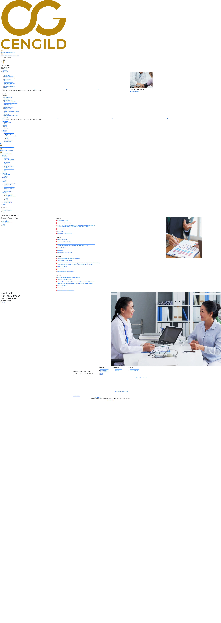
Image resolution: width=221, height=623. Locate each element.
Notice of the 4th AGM (61, 247)
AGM (7, 137)
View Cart (6, 68)
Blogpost (6, 123)
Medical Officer (7, 110)
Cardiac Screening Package (9, 183)
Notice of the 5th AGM (61, 228)
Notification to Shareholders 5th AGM (64, 233)
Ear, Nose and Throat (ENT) (10, 101)
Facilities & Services (8, 165)
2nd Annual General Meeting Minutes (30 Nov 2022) (68, 277)
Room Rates (6, 158)
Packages (5, 130)
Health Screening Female (9, 187)
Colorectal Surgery (8, 100)
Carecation (6, 185)
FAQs (5, 170)
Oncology (6, 112)
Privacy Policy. (111, 400)
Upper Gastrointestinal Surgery (11, 115)
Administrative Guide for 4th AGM (64, 241)
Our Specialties (103, 370)
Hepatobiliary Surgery (9, 107)
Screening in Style (7, 184)
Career (5, 126)
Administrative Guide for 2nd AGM (64, 279)
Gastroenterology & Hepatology (11, 103)
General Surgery (8, 104)
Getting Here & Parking (9, 166)
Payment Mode (7, 162)
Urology (6, 117)
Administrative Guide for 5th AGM (64, 222)
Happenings (5, 121)
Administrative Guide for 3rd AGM (64, 260)
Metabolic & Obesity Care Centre (11, 111)
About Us (5, 70)
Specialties (5, 93)
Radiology (6, 114)
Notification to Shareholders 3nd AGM (65, 271)
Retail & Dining (7, 167)
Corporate (5, 131)
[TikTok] (98, 89)
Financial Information (9, 133)
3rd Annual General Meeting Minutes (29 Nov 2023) (68, 258)
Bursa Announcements (11, 135)
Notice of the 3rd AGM (62, 266)
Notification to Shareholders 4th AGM (64, 252)
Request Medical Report (9, 169)
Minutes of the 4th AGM (62, 239)
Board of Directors (8, 140)
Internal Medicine (8, 108)
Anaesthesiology (8, 97)
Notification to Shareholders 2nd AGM (65, 290)
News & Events (7, 122)
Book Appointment (134, 91)
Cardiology (6, 99)
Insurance (6, 163)
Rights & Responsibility (9, 159)
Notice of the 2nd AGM (62, 285)
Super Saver (6, 189)
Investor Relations (8, 141)
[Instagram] (34, 89)
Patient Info (5, 71)
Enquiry (6, 128)
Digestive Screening (8, 191)
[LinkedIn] (66, 89)
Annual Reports (9, 134)
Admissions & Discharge (9, 160)
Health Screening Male (9, 188)
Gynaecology (7, 105)
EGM (7, 138)
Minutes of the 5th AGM (62, 220)
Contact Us (5, 125)
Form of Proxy (60, 231)
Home (4, 204)
